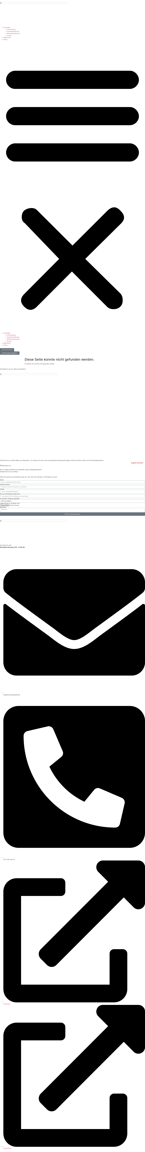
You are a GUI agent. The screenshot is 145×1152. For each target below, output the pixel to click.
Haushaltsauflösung (13, 31)
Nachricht (3, 507)
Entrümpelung (11, 29)
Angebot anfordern (137, 463)
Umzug (9, 35)
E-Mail (2, 489)
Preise (5, 39)
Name (2, 479)
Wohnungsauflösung (13, 33)
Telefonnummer (5, 484)
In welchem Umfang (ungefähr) (10, 498)
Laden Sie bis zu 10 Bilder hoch (10, 503)
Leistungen (6, 27)
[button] (72, 186)
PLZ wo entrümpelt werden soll (10, 494)
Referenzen (6, 37)
